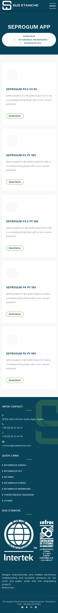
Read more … (8, 587)
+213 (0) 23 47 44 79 (12, 436)
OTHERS (8, 500)
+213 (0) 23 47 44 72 (12, 427)
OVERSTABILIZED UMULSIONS (19, 494)
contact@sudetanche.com (16, 445)
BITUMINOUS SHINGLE (15, 465)
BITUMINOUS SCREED (15, 482)
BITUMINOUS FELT (13, 471)
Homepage (29, 36)
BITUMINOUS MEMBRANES (33, 39)
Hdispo (38, 604)
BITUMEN (8, 477)
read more (15, 115)
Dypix (19, 604)
